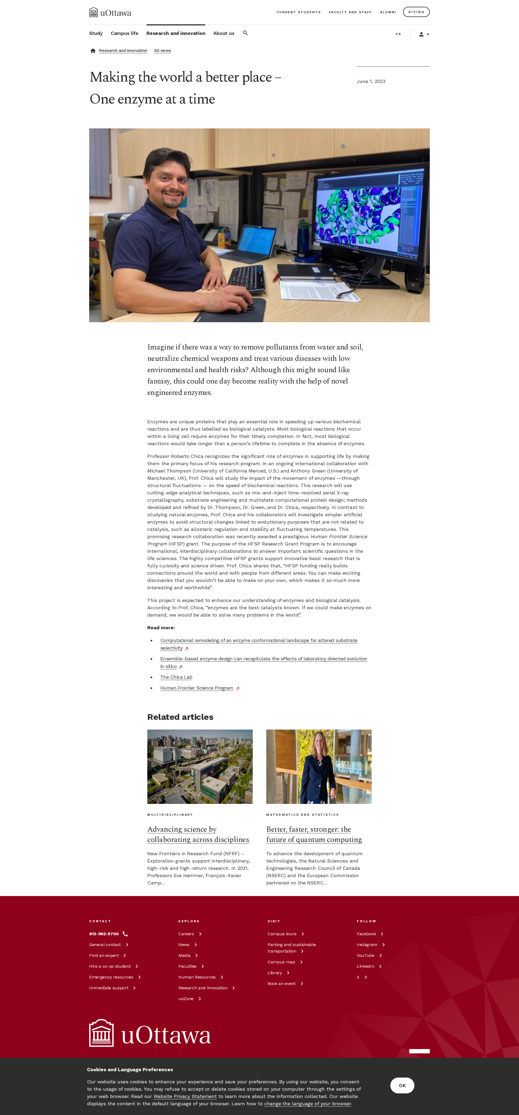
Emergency (111, 977)
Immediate (108, 987)
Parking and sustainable (292, 948)
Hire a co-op (110, 966)
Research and (202, 987)
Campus (282, 933)
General (105, 944)
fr (398, 34)
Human (197, 977)
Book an (282, 983)
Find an (103, 955)
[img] (110, 12)
